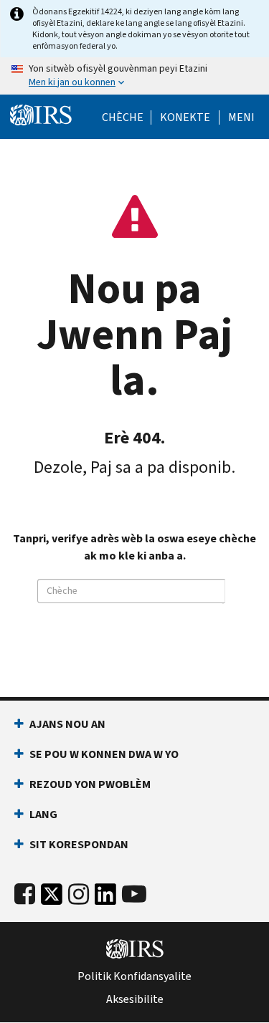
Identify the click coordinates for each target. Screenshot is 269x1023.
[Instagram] (78, 894)
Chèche (122, 117)
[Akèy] (41, 115)
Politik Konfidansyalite (134, 976)
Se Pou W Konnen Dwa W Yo (104, 754)
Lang (43, 814)
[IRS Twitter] (51, 898)
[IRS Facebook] (24, 894)
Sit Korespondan (78, 844)
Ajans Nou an (67, 723)
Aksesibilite (135, 999)
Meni (241, 117)
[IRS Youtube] (134, 894)
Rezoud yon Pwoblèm (90, 784)
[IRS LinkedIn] (105, 898)
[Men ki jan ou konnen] (134, 76)
